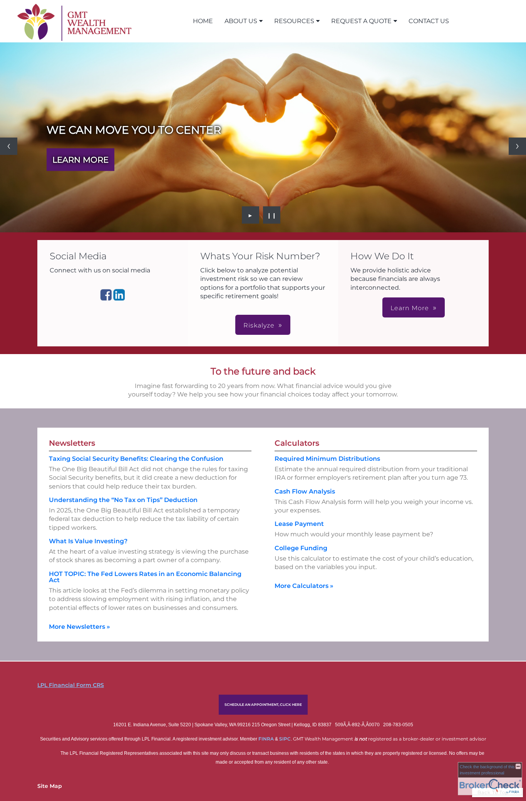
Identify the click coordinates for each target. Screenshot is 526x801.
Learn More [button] (409, 308)
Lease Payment (299, 523)
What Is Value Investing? (88, 541)
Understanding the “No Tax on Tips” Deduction (123, 500)
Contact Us (429, 21)
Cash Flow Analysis (305, 491)
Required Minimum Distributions (327, 458)
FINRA (266, 739)
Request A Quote (361, 21)
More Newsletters (79, 626)
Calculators (297, 443)
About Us (240, 21)
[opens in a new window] (106, 298)
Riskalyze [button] (259, 325)
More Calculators (304, 585)
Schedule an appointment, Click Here (263, 704)
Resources (294, 21)
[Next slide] (517, 146)
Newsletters (72, 443)
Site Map (49, 786)
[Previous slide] (8, 146)
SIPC (285, 739)
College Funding (301, 548)
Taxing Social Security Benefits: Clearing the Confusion (136, 458)
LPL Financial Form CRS (70, 685)
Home (203, 21)
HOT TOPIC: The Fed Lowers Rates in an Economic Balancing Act (145, 577)
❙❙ (272, 215)
